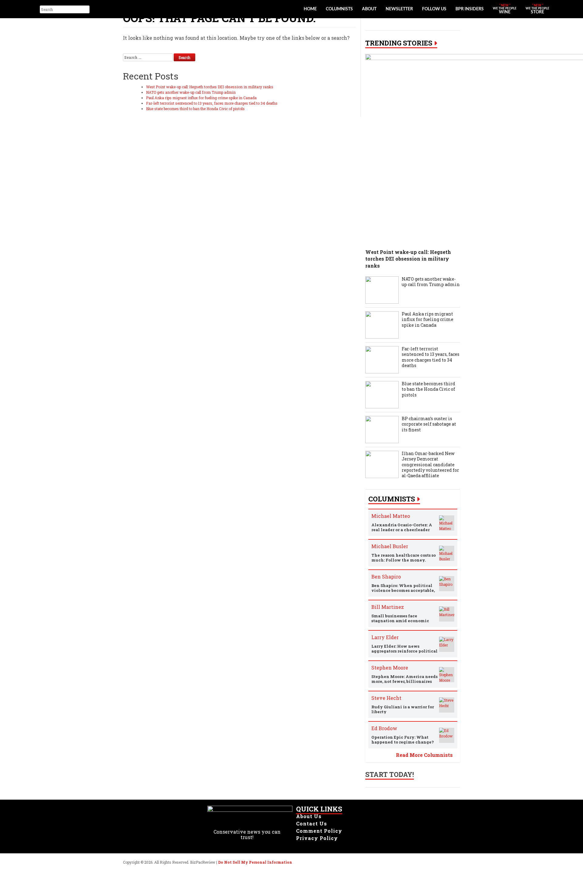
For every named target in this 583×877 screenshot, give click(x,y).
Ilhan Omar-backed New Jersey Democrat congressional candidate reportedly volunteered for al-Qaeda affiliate (430, 464)
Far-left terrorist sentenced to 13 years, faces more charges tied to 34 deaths (212, 103)
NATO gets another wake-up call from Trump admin (191, 92)
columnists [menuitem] (339, 9)
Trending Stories (398, 43)
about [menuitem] (369, 9)
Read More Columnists (424, 755)
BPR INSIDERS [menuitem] (469, 9)
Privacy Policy (317, 838)
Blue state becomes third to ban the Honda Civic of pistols (195, 108)
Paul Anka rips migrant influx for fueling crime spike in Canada (201, 97)
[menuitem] (504, 9)
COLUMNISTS (391, 499)
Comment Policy (319, 831)
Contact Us (311, 823)
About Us (309, 816)
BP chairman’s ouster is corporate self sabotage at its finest (429, 424)
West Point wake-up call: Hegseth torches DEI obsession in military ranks (209, 86)
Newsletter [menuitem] (399, 9)
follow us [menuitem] (434, 9)
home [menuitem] (310, 9)
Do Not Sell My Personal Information (255, 862)
